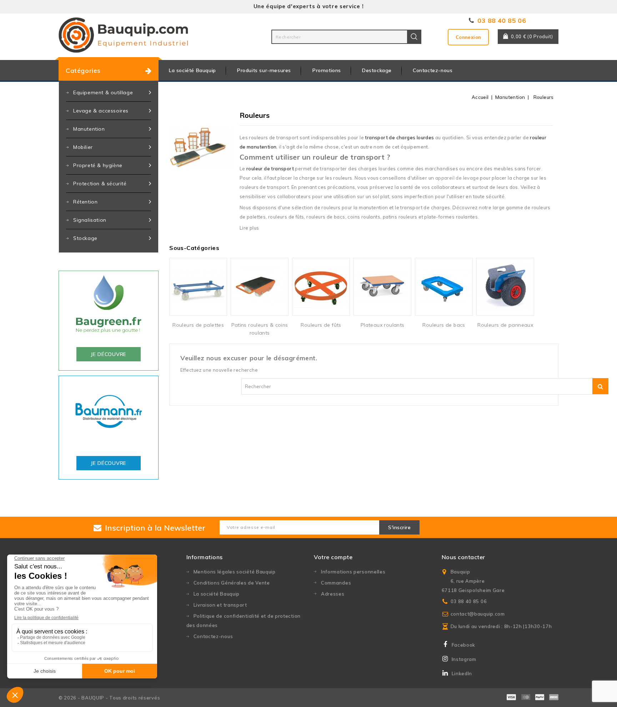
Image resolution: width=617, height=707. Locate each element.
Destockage (377, 70)
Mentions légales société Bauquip (235, 572)
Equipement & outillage (103, 92)
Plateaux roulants (383, 325)
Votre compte (333, 557)
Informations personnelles (353, 572)
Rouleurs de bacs (443, 325)
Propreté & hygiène (97, 165)
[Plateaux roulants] (382, 287)
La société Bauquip (192, 70)
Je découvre (108, 354)
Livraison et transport (220, 605)
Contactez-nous (432, 70)
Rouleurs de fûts (321, 325)
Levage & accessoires (101, 110)
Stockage (85, 238)
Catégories (83, 70)
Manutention (89, 129)
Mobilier (83, 147)
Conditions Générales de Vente (232, 583)
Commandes (336, 583)
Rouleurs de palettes (198, 325)
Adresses (333, 594)
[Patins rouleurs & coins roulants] (260, 287)
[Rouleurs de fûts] (321, 287)
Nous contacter (463, 557)
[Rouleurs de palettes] (198, 287)
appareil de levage (457, 178)
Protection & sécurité (100, 183)
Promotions (326, 70)
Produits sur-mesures (264, 70)
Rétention (85, 202)
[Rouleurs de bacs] (444, 287)
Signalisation (89, 220)
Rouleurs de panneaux (505, 325)
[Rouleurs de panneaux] (505, 287)
